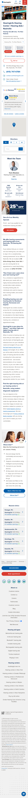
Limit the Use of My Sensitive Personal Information (14, 617)
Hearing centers (14, 663)
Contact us (14, 595)
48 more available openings (13, 56)
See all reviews (8, 114)
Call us (15, 61)
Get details (10, 230)
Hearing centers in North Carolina (14, 689)
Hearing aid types (14, 630)
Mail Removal (14, 624)
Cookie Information (14, 612)
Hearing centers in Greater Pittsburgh (14, 673)
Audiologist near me (14, 666)
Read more (8, 109)
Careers (14, 598)
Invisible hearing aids (14, 644)
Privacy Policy (4, 768)
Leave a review (19, 114)
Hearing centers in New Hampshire (14, 693)
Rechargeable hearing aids (14, 647)
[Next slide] (25, 101)
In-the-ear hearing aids (14, 637)
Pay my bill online (14, 696)
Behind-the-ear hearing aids (14, 633)
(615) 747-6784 (13, 71)
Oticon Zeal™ (14, 495)
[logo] (6, 2)
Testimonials (14, 602)
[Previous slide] (2, 101)
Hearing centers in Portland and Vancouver (14, 678)
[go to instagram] (19, 582)
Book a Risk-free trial (14, 491)
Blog (14, 609)
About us (14, 587)
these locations (9, 744)
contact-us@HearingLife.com (14, 76)
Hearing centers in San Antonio (14, 686)
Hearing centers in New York (14, 670)
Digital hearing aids (14, 651)
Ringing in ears (14, 658)
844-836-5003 (14, 568)
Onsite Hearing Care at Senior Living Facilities (14, 701)
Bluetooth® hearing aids (14, 640)
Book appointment (14, 574)
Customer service (14, 605)
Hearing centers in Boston (14, 682)
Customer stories (14, 591)
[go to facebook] (9, 582)
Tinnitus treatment (14, 654)
